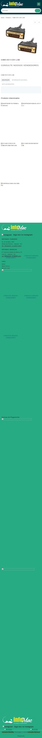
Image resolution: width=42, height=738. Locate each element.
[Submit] (38, 10)
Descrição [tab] (5, 80)
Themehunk (21, 736)
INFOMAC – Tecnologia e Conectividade (19, 732)
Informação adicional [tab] (19, 80)
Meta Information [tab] (8, 84)
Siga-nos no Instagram (23, 235)
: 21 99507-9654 (11, 246)
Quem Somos (6, 266)
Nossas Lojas (6, 268)
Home (3, 264)
